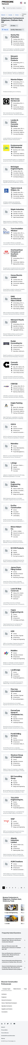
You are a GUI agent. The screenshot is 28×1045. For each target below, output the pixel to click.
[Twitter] (7, 1023)
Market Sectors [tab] (17, 988)
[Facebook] (4, 1024)
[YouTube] (14, 1023)
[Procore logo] (8, 2)
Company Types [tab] (6, 988)
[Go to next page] (24, 887)
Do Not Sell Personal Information (8, 1035)
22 (21, 887)
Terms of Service (5, 1032)
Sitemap (3, 1038)
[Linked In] (1, 1023)
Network (5, 4)
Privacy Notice (4, 1030)
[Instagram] (11, 1024)
